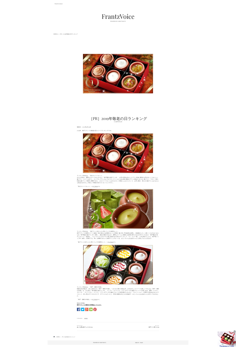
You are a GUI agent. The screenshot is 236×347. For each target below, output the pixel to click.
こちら (96, 186)
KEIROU (55, 34)
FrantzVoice (59, 4)
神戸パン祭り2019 (154, 327)
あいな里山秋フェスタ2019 (85, 327)
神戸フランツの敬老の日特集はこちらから (89, 305)
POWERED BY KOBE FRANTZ (118, 21)
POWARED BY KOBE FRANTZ (99, 342)
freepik (141, 342)
